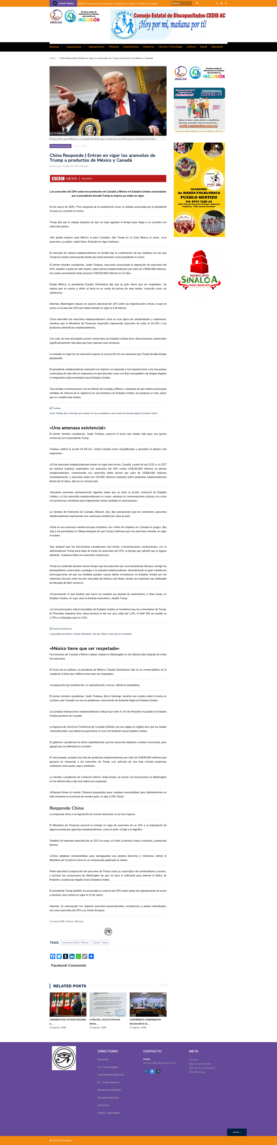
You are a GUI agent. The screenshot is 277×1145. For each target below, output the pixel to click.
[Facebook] (217, 3)
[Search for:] (181, 3)
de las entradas (200, 1063)
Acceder (193, 1059)
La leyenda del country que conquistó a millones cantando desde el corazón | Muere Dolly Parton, (121, 5)
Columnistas (74, 46)
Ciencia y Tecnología (170, 46)
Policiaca (114, 46)
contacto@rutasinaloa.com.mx (159, 1063)
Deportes (148, 46)
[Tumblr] (225, 3)
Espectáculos (131, 46)
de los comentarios (202, 1068)
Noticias (54, 46)
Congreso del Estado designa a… (68, 1021)
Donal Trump (100, 942)
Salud (203, 46)
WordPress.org (197, 1072)
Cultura (191, 46)
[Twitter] (221, 3)
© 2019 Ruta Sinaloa (61, 1140)
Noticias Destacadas (60, 146)
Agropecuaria (96, 46)
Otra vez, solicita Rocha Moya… (105, 1021)
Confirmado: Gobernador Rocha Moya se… (145, 1021)
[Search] (197, 3)
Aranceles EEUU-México (75, 942)
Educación (217, 46)
